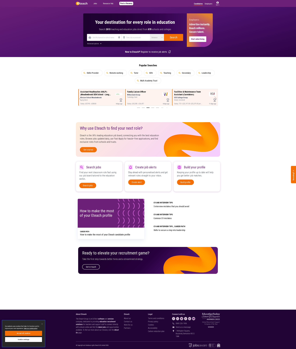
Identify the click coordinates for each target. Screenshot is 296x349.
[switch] (94, 43)
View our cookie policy (30, 328)
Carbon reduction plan (156, 331)
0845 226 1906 (181, 323)
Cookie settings (23, 339)
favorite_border (121, 99)
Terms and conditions (156, 318)
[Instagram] (181, 318)
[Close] (42, 323)
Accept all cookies (23, 333)
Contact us (128, 321)
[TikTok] (185, 318)
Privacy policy (153, 321)
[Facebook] (173, 318)
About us (127, 318)
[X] (177, 318)
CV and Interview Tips (163, 203)
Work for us (128, 325)
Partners (127, 328)
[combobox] (104, 37)
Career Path (179, 226)
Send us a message (183, 327)
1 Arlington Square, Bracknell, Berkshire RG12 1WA (185, 333)
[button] (217, 3)
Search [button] (173, 37)
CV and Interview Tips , (164, 226)
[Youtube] (193, 318)
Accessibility (152, 328)
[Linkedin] (189, 318)
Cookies (151, 325)
